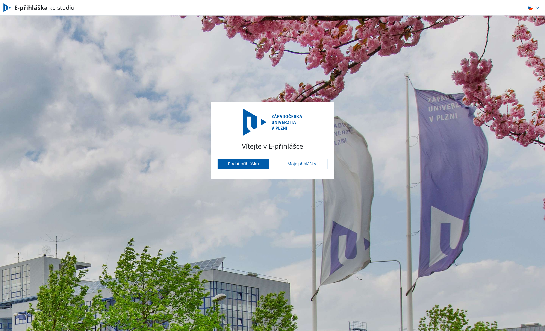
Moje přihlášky (301, 164)
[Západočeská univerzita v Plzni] (8, 7)
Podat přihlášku (243, 164)
